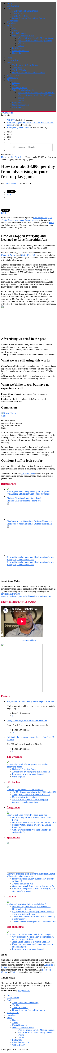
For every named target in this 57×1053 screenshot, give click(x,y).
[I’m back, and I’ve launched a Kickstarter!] (8, 787)
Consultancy (12, 23)
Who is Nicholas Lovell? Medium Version (36, 38)
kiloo (43, 596)
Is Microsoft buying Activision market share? (26, 904)
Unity (13, 972)
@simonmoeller (28, 473)
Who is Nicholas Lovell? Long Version (35, 40)
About (9, 26)
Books (9, 8)
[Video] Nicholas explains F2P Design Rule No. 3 (34, 822)
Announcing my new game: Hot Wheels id (31, 772)
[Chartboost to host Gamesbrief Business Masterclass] (20, 519)
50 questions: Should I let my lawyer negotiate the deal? (31, 701)
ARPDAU (11, 120)
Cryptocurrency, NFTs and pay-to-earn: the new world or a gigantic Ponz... (33, 912)
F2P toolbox (13, 781)
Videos (15, 31)
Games (21, 45)
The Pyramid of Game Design (25, 11)
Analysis (11, 896)
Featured (6, 696)
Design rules (13, 807)
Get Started (16, 157)
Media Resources (19, 33)
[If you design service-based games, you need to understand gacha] (8, 762)
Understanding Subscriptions (24, 797)
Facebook (46, 970)
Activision (48, 965)
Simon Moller (10, 183)
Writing (21, 43)
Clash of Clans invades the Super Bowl (24, 498)
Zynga (4, 967)
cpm (19, 596)
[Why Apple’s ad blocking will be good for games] (8, 489)
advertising (6, 594)
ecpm (23, 596)
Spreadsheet (13, 837)
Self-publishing (15, 926)
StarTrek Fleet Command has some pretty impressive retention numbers (30, 800)
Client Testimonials (20, 50)
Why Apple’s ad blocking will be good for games (28, 491)
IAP (27, 596)
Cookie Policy (18, 53)
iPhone (4, 972)
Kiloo (51, 222)
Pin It (9, 194)
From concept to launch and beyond (28, 774)
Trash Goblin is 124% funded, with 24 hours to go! (29, 934)
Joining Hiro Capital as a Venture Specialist (31, 794)
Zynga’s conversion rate (22, 884)
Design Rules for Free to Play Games (28, 18)
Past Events (17, 48)
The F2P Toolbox (20, 16)
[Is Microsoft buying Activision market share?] (8, 902)
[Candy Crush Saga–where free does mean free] (8, 813)
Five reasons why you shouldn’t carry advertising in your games (26, 218)
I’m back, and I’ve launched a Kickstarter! (25, 789)
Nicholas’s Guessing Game (24, 769)
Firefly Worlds (24, 990)
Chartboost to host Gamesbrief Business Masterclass (29, 521)
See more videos (28, 640)
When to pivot (18, 777)
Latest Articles (13, 6)
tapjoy (48, 596)
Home (9, 3)
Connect (16, 28)
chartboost (12, 596)
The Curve (17, 13)
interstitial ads (35, 596)
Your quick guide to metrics (19, 127)
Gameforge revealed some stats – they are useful (33, 886)
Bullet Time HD (28, 255)
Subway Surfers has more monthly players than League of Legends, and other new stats (31, 558)
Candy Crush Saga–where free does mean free (27, 720)
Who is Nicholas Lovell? (23, 35)
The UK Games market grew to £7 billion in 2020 (34, 792)
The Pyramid (14, 756)
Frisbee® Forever (9, 255)
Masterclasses (13, 21)
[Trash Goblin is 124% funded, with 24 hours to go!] (8, 932)
